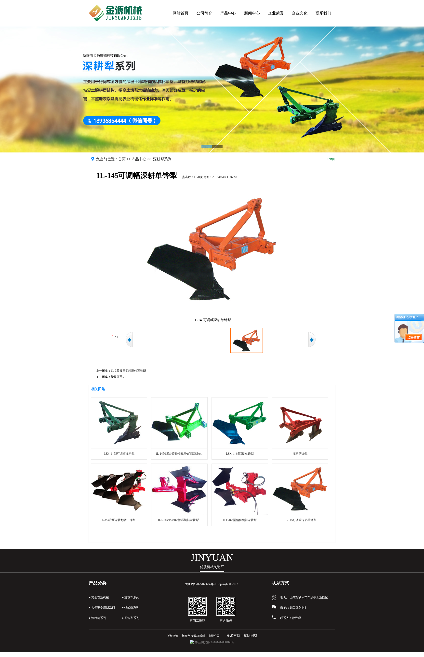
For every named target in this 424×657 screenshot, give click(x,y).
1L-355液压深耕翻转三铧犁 (128, 370)
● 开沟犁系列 (130, 618)
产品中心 (228, 13)
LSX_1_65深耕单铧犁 (240, 453)
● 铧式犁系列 (130, 607)
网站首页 (180, 13)
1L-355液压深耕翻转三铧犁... (119, 520)
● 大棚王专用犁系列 (102, 607)
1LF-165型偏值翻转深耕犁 (240, 520)
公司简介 (204, 13)
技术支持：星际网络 (241, 636)
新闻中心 (252, 13)
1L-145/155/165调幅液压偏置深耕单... (179, 453)
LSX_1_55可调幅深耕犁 (119, 453)
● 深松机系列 (97, 618)
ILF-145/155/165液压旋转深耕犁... (179, 520)
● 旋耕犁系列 (130, 597)
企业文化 (299, 13)
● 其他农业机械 (99, 597)
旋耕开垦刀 (118, 377)
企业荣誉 (276, 13)
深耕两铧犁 (300, 453)
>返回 (331, 159)
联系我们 (323, 13)
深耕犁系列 (162, 159)
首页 (122, 159)
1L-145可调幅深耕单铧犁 (300, 520)
